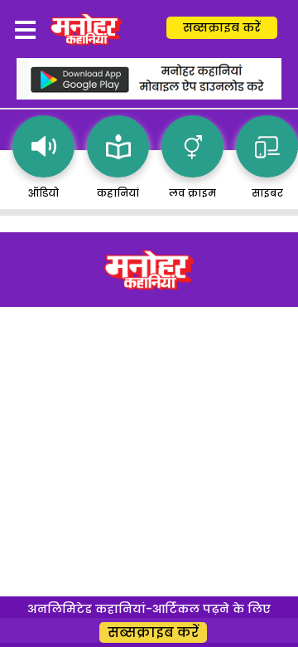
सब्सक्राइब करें (222, 27)
